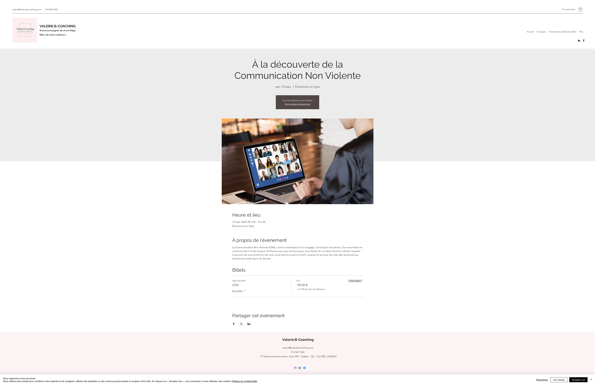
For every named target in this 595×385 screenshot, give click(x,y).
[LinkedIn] (579, 40)
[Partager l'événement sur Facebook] (233, 324)
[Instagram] (295, 367)
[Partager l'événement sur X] (241, 324)
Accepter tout (578, 379)
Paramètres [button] (542, 379)
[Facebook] (583, 40)
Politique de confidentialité (244, 381)
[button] (580, 9)
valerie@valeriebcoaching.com (27, 9)
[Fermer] (591, 380)
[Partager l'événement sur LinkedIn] (248, 324)
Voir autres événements (297, 104)
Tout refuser (559, 379)
